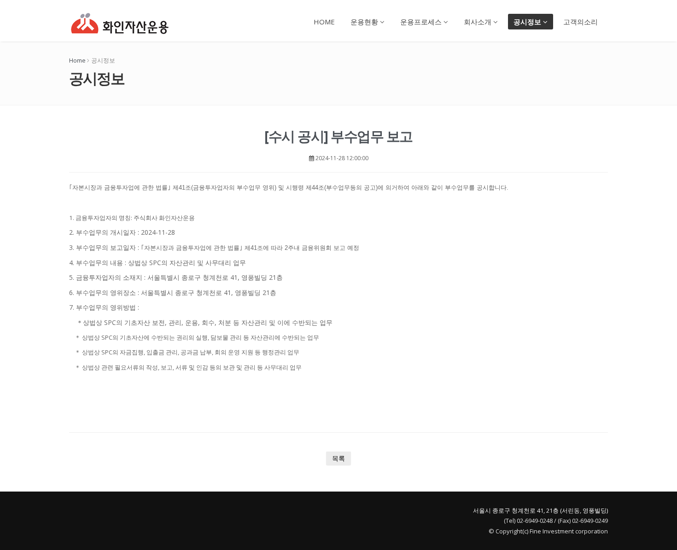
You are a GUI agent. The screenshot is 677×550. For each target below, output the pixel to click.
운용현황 (365, 21)
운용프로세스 (422, 21)
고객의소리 (580, 21)
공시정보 (528, 21)
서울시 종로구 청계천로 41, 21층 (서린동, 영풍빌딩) (540, 510)
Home (77, 60)
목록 (338, 458)
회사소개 (478, 21)
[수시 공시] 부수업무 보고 (338, 136)
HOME (324, 21)
